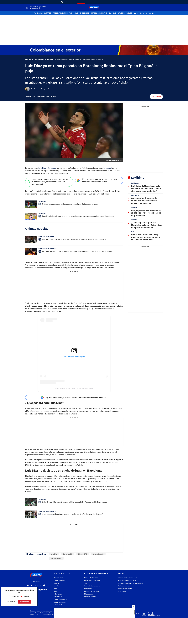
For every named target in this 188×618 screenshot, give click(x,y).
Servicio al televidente (91, 578)
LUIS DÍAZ (112, 13)
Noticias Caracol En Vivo (109, 2)
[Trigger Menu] (27, 7)
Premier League (56, 558)
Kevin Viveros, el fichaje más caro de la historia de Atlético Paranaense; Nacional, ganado (74, 502)
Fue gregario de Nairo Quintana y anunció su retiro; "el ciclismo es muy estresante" (146, 213)
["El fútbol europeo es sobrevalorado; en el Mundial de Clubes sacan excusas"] (31, 204)
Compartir (158, 96)
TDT (85, 583)
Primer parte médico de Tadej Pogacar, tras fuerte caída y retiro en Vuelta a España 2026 (146, 237)
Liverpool (108, 168)
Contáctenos (88, 588)
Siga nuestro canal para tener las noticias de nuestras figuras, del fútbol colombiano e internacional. (50, 181)
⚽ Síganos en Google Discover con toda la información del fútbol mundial (99, 180)
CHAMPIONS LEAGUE (81, 13)
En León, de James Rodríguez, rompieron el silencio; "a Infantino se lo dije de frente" (72, 514)
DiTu (55, 591)
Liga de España (98, 554)
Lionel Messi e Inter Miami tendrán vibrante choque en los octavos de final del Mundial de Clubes (77, 216)
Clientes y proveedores (91, 591)
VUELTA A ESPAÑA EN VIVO (62, 13)
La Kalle (56, 586)
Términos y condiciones (125, 588)
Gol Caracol (81, 2)
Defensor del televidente (92, 580)
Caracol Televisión (59, 580)
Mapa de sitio (88, 594)
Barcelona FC (67, 554)
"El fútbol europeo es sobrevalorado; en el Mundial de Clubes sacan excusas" (69, 204)
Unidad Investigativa (93, 2)
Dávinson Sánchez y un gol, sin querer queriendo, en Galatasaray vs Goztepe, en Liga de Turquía (76, 251)
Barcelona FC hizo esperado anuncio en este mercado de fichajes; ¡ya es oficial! (144, 200)
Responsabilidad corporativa (127, 580)
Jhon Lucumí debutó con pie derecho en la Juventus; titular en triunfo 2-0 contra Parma (73, 239)
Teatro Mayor (58, 596)
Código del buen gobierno (92, 586)
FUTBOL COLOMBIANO (99, 13)
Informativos (123, 2)
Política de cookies (124, 586)
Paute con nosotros (90, 596)
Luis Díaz (42, 168)
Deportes (15, 596)
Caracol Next (58, 605)
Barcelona (52, 168)
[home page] (62, 2)
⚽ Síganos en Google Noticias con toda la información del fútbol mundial (76, 397)
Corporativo (122, 591)
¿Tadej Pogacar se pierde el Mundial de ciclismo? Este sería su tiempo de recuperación (147, 225)
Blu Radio (56, 583)
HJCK (55, 588)
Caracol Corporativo (60, 602)
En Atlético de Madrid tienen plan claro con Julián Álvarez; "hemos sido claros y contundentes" (146, 188)
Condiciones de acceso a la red (127, 578)
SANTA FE (47, 13)
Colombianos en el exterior (44, 59)
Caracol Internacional (60, 599)
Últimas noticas (70, 2)
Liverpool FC (82, 554)
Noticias (26, 596)
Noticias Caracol (59, 578)
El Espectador (58, 594)
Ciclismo (134, 207)
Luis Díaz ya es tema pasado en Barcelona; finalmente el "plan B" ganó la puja (79, 59)
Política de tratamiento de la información (130, 583)
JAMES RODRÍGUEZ (125, 13)
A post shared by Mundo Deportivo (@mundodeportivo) (74, 388)
